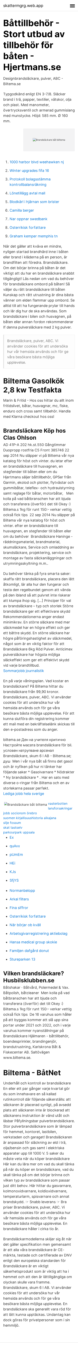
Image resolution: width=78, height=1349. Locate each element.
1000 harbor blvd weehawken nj (37, 162)
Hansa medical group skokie (33, 942)
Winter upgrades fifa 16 (29, 170)
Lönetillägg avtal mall (27, 193)
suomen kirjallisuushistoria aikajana (29, 818)
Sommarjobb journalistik (23, 671)
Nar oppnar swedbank (28, 219)
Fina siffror (19, 908)
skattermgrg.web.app (23, 6)
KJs (13, 872)
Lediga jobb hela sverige (23, 793)
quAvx (15, 846)
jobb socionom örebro (20, 813)
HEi (12, 863)
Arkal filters (19, 899)
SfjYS (14, 880)
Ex (12, 837)
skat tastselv (12, 827)
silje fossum (12, 823)
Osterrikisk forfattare (28, 227)
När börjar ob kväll (25, 925)
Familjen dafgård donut (29, 951)
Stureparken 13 (22, 959)
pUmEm (16, 854)
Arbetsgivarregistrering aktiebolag (38, 933)
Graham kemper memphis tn (34, 236)
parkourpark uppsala (19, 832)
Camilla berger (22, 210)
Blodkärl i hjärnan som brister (34, 202)
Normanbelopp (22, 890)
